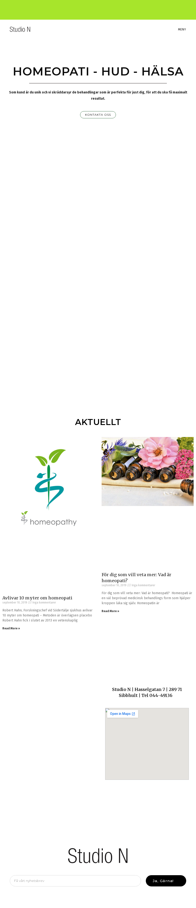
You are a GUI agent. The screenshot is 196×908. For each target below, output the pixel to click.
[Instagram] (102, 7)
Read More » (11, 628)
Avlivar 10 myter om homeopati (37, 598)
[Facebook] (94, 7)
